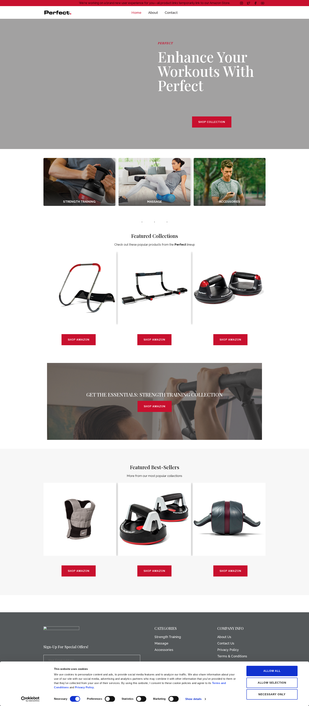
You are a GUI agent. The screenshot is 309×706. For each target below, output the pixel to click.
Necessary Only (272, 694)
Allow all (272, 670)
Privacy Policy (84, 687)
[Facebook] (255, 3)
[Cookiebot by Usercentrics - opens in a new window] (30, 699)
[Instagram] (242, 3)
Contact (171, 12)
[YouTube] (262, 3)
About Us (224, 637)
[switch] (110, 699)
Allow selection (272, 682)
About (153, 12)
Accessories (163, 650)
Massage (161, 643)
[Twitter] (249, 3)
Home (136, 12)
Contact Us (225, 643)
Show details (193, 698)
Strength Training (167, 637)
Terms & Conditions (232, 656)
